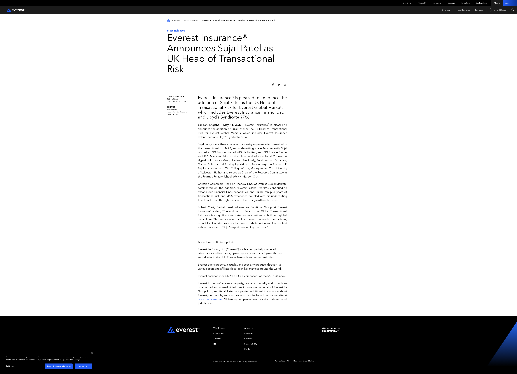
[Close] (92, 353)
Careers (451, 3)
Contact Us (218, 333)
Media (497, 3)
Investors (437, 3)
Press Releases (463, 10)
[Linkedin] (215, 343)
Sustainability (482, 3)
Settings (10, 366)
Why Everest (219, 328)
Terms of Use (280, 361)
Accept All (83, 366)
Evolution (465, 3)
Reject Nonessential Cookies (59, 366)
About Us (422, 3)
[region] (49, 361)
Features (479, 10)
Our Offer (407, 3)
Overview (446, 10)
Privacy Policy (292, 361)
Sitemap (217, 338)
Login (507, 3)
